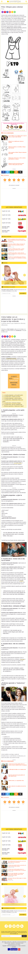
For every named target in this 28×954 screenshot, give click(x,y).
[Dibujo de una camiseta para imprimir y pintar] (16, 107)
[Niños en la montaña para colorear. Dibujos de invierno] (6, 107)
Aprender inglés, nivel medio (6, 231)
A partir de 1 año (6, 211)
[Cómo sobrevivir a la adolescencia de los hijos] (4, 787)
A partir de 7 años (6, 219)
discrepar (22, 659)
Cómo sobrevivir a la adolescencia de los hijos (17, 786)
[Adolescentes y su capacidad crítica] (4, 782)
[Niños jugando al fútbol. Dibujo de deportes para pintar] (4, 154)
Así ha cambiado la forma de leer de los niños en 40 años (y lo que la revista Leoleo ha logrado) (17, 240)
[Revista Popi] (22, 211)
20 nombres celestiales (14, 904)
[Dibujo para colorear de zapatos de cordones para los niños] (6, 97)
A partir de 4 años (6, 215)
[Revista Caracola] (22, 215)
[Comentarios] (20, 172)
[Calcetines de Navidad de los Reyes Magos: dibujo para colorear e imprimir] (16, 97)
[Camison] (6, 73)
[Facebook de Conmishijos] (7, 11)
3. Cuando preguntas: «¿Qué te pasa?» (13, 398)
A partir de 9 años (6, 222)
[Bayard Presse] (13, 949)
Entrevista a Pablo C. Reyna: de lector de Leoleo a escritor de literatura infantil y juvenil (16, 245)
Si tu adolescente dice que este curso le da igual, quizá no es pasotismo (17, 862)
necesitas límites (18, 462)
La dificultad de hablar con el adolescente (17, 769)
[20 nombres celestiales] (14, 896)
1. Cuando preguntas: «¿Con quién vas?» (13, 395)
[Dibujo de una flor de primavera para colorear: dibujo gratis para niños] (4, 165)
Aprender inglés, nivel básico (6, 227)
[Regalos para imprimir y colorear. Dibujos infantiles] (21, 79)
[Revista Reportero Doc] (22, 223)
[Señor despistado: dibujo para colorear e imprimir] (16, 88)
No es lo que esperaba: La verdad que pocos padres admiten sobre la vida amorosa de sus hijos (16, 874)
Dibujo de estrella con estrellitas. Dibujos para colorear (17, 147)
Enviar (24, 936)
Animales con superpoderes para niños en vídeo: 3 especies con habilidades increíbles (17, 257)
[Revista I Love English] (22, 231)
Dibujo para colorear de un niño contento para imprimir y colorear (17, 158)
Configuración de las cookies (14, 944)
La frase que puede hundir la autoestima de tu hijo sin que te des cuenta (17, 866)
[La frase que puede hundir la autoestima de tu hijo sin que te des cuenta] (4, 866)
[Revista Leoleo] (22, 219)
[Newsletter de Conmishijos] (12, 11)
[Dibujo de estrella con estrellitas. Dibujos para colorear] (4, 148)
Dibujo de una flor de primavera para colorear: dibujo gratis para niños (16, 164)
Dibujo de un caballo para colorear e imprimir (16, 142)
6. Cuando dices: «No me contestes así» (13, 404)
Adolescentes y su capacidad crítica (16, 780)
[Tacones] (6, 116)
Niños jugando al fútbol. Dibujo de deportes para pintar (17, 153)
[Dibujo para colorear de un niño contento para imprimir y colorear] (4, 159)
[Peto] (16, 116)
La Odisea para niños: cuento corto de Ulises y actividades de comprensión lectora (17, 253)
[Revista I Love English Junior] (22, 227)
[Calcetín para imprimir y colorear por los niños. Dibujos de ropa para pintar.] (6, 88)
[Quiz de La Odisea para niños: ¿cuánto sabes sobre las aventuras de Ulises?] (4, 249)
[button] (3, 275)
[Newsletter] (16, 172)
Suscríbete (23, 293)
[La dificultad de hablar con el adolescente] (4, 771)
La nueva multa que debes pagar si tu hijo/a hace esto (17, 879)
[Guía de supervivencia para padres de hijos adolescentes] (4, 776)
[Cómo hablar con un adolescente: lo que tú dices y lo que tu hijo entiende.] (4, 137)
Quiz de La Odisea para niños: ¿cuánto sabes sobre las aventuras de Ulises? (16, 249)
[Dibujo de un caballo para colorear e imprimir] (4, 143)
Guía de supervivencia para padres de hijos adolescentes (16, 775)
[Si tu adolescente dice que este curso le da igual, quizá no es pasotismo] (4, 862)
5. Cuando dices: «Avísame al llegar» (12, 402)
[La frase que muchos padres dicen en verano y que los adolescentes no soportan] (4, 765)
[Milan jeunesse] (19, 949)
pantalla (21, 580)
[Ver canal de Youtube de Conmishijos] (10, 11)
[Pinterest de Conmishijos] (5, 11)
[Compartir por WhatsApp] (14, 11)
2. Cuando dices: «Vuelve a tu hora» (12, 396)
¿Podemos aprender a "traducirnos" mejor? (14, 406)
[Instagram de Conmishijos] (2, 11)
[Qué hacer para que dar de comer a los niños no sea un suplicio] (14, 275)
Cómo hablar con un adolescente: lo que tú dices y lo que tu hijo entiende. (17, 136)
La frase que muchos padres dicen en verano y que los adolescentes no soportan (17, 764)
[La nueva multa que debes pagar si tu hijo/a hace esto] (4, 879)
